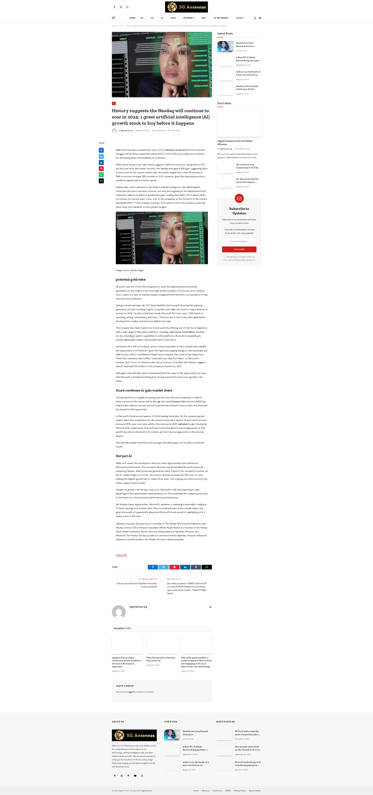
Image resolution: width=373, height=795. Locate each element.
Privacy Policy (240, 260)
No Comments (160, 130)
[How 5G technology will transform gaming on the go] (224, 765)
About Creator (255, 790)
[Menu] (113, 18)
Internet (188, 18)
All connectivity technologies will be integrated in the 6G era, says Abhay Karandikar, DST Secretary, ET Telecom (247, 166)
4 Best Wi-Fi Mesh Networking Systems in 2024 (247, 59)
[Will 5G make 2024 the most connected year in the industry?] (224, 735)
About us (206, 790)
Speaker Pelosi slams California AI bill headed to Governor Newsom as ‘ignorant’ (126, 662)
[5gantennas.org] (186, 7)
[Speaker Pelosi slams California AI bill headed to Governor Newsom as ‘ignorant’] (127, 645)
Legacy (240, 18)
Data (173, 18)
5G (142, 18)
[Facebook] (101, 150)
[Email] (101, 181)
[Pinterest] (101, 168)
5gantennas (146, 790)
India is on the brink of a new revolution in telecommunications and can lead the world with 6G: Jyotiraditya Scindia (248, 73)
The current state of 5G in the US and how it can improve (248, 748)
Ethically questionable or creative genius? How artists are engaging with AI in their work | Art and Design (196, 662)
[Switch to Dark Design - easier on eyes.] (255, 18)
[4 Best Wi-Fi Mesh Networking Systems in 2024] (225, 61)
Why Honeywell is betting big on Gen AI (160, 659)
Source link (121, 554)
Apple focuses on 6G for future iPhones (235, 142)
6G (152, 18)
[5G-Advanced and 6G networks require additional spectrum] (225, 182)
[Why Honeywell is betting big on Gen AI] (161, 645)
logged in (132, 692)
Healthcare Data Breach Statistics (245, 44)
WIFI (204, 18)
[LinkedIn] (101, 162)
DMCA (228, 790)
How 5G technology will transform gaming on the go (248, 764)
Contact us (217, 790)
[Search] (259, 18)
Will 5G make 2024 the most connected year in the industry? (247, 733)
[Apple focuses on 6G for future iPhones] (239, 124)
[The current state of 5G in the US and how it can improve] (224, 750)
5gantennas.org (126, 130)
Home (132, 18)
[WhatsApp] (101, 174)
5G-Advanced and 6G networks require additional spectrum (247, 181)
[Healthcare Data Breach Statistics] (225, 46)
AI (162, 18)
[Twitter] (101, 156)
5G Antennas (221, 18)
